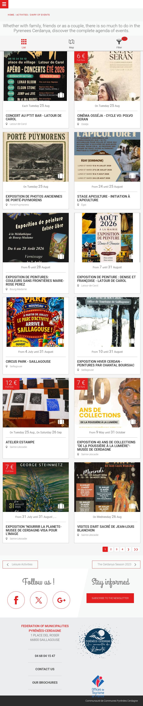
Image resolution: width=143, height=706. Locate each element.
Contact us (44, 669)
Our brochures (45, 682)
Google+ (61, 600)
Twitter (38, 600)
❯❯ (136, 549)
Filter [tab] (119, 47)
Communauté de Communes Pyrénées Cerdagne (111, 700)
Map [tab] (71, 47)
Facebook (16, 600)
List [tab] (24, 47)
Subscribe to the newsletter (110, 598)
